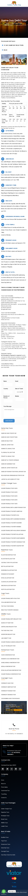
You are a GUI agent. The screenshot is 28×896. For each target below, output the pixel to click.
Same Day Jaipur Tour (7, 444)
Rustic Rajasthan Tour (8, 589)
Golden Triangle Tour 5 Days (9, 496)
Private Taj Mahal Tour (7, 456)
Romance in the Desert (7, 574)
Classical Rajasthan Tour (8, 581)
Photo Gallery (4, 787)
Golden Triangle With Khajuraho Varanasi (13, 530)
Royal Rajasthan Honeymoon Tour (11, 670)
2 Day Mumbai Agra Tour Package (10, 698)
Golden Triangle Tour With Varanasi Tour (13, 542)
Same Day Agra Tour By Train (9, 437)
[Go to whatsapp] (4, 891)
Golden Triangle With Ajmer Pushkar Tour (13, 507)
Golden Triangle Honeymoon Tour (11, 674)
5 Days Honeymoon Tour (8, 655)
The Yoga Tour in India (7, 606)
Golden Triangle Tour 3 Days (9, 488)
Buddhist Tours (5, 837)
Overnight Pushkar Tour (8, 690)
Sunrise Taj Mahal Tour (8, 448)
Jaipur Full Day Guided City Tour (10, 479)
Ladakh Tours (4, 826)
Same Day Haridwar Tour (8, 464)
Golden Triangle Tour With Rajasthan (12, 534)
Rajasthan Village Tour (8, 558)
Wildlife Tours (4, 822)
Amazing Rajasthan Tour (8, 585)
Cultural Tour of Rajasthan (9, 562)
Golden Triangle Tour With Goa (10, 515)
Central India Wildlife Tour (9, 626)
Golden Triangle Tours (6, 808)
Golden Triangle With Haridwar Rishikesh (13, 519)
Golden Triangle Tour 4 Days (9, 492)
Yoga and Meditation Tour (8, 602)
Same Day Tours (8, 25)
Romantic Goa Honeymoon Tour (10, 658)
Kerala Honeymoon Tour (8, 666)
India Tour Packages (17, 23)
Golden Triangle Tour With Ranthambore (13, 538)
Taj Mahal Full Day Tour (8, 452)
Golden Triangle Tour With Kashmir (11, 522)
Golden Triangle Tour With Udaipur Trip (12, 545)
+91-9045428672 (18, 733)
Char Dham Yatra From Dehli (8, 854)
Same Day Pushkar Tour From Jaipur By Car (13, 471)
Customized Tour (5, 790)
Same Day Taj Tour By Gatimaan (10, 460)
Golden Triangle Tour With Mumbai (11, 526)
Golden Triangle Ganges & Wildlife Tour (12, 642)
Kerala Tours (4, 819)
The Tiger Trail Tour (7, 630)
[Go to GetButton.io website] (3, 894)
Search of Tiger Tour (7, 623)
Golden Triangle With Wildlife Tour (11, 619)
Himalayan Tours (5, 815)
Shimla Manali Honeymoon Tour (10, 662)
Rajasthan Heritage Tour (8, 555)
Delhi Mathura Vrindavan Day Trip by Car (12, 475)
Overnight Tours (5, 851)
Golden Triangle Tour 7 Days (9, 503)
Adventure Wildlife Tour (8, 634)
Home (7, 23)
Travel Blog (4, 794)
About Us (3, 783)
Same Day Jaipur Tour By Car (9, 467)
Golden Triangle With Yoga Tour (10, 598)
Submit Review (18, 710)
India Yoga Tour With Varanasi (9, 610)
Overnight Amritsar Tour (8, 687)
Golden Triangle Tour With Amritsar (11, 511)
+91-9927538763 (9, 733)
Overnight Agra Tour (7, 683)
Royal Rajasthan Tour (7, 578)
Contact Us (4, 797)
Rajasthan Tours (5, 812)
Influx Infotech (23, 892)
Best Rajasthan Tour (7, 566)
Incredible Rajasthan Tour (9, 570)
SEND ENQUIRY (9, 420)
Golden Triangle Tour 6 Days (9, 499)
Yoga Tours (4, 840)
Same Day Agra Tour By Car (8, 433)
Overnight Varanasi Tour (8, 694)
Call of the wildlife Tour (8, 646)
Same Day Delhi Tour (7, 441)
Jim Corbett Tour (6, 638)
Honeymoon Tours (5, 844)
